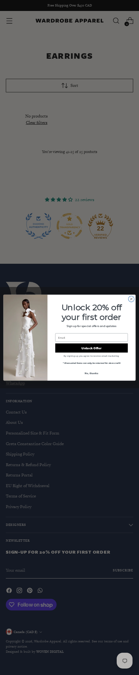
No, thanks (91, 373)
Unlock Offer (91, 348)
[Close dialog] (131, 299)
